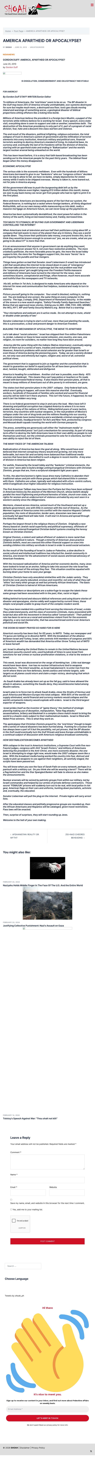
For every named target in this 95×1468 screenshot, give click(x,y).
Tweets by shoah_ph (14, 1295)
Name (13, 1174)
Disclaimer (25, 1447)
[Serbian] (21, 1285)
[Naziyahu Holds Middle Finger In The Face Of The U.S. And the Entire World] (47, 868)
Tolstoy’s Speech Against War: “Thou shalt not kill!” (30, 1118)
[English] (13, 1285)
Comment (15, 1152)
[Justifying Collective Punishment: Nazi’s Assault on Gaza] (47, 903)
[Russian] (18, 1285)
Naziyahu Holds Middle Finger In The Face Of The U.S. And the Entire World (43, 885)
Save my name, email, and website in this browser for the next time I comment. (47, 1203)
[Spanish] (23, 1285)
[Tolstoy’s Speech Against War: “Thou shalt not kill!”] (47, 1019)
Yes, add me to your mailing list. (27, 1209)
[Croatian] (11, 1285)
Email (13, 1187)
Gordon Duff (12, 67)
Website (53, 1187)
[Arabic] (6, 1285)
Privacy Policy (38, 1447)
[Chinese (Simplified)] (8, 1285)
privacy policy (52, 1425)
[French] (16, 1285)
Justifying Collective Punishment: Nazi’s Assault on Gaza (33, 925)
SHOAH (9, 47)
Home (8, 31)
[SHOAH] (27, 8)
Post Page (18, 31)
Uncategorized (37, 47)
